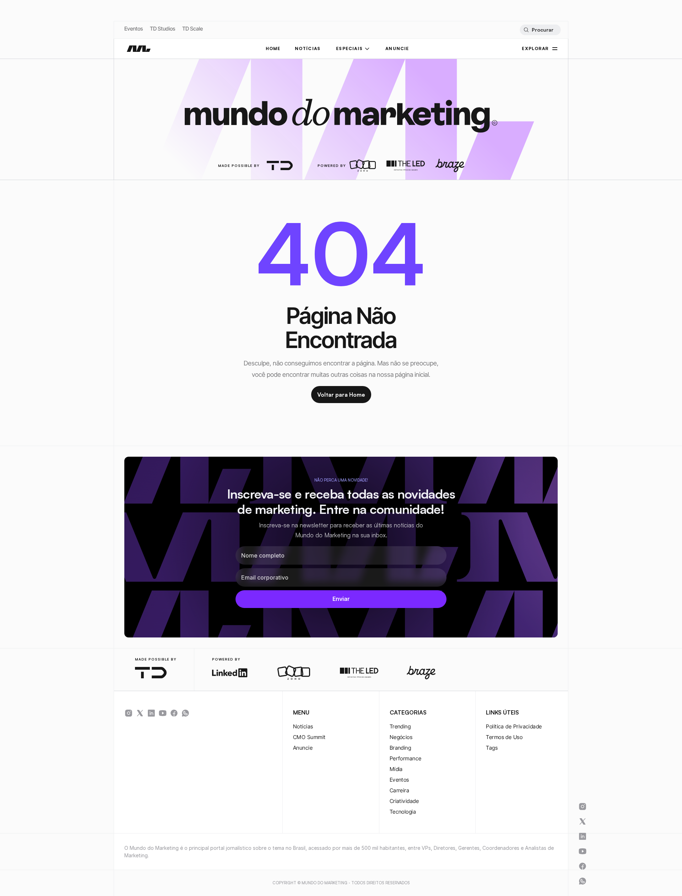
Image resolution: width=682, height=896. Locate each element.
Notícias (303, 726)
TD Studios (162, 28)
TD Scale (192, 28)
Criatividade (404, 801)
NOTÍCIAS (308, 48)
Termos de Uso (504, 737)
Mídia (396, 769)
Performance (406, 758)
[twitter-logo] (140, 713)
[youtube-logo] (162, 713)
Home (273, 48)
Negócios (401, 737)
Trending (400, 726)
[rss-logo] (174, 713)
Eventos (133, 28)
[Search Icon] (540, 30)
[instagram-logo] (128, 713)
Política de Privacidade (514, 726)
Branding (400, 747)
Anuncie (303, 747)
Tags (492, 747)
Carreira (400, 790)
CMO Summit (309, 737)
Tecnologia (403, 811)
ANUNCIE (397, 48)
